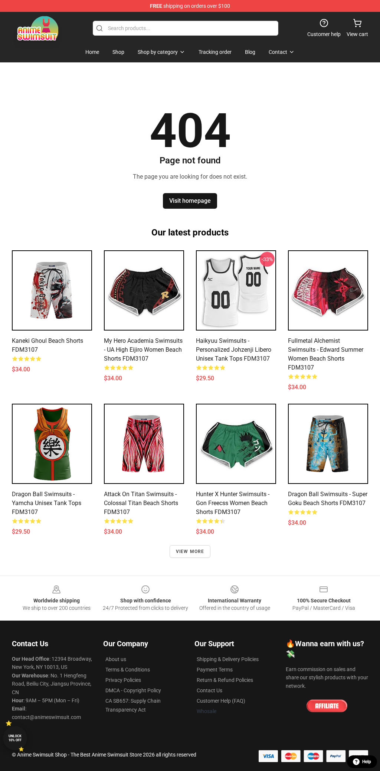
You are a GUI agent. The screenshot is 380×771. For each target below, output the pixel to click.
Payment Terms (215, 670)
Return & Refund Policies (225, 680)
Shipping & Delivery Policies (228, 659)
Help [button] (366, 761)
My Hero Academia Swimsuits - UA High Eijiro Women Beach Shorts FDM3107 (143, 349)
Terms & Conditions (127, 670)
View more (190, 551)
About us (115, 659)
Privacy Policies (123, 680)
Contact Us (209, 690)
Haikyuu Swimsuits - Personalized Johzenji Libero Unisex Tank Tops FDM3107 (233, 349)
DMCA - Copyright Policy (133, 690)
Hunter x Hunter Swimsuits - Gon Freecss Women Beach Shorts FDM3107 (232, 503)
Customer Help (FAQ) (221, 701)
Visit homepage (190, 200)
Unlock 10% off (15, 738)
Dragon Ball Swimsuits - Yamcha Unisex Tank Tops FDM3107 (46, 503)
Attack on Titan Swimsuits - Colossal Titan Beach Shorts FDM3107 (141, 503)
